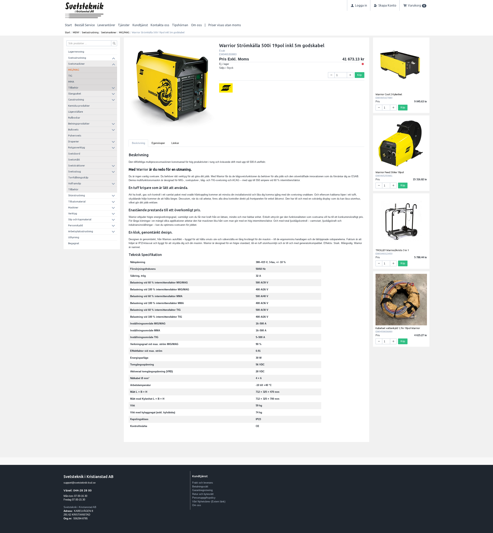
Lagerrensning (76, 51)
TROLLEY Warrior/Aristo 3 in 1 (392, 250)
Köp (359, 75)
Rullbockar (74, 117)
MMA (71, 81)
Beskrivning (138, 143)
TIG (70, 75)
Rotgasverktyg (76, 147)
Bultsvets (73, 129)
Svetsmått (74, 159)
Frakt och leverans (202, 482)
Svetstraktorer (76, 165)
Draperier (73, 141)
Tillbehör (73, 87)
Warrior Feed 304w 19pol (390, 172)
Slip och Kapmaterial (79, 219)
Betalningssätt (200, 486)
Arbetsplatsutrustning (80, 231)
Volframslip (74, 183)
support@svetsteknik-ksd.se (80, 482)
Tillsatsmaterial (77, 201)
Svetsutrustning (90, 32)
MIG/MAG (124, 32)
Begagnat (73, 243)
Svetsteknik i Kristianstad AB (80, 507)
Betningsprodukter (79, 123)
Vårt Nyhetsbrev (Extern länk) (208, 501)
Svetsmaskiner (109, 32)
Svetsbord (74, 153)
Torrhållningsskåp (78, 177)
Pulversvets (74, 135)
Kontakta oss (160, 25)
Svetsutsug (74, 171)
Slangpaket (74, 93)
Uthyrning (73, 237)
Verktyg (72, 213)
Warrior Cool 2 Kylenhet (389, 94)
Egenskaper (158, 143)
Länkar (175, 143)
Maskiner (73, 207)
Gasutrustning (76, 99)
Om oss (196, 25)
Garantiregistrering (202, 490)
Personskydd (75, 225)
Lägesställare (75, 111)
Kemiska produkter (79, 105)
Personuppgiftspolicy (203, 497)
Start (68, 25)
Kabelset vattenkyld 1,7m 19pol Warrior (398, 328)
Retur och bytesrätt (203, 494)
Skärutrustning (76, 195)
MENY (76, 32)
